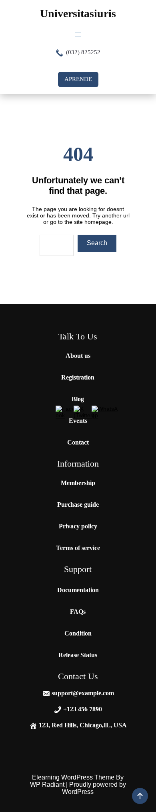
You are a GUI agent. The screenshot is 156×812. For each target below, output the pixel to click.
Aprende (78, 79)
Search (97, 243)
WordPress (78, 791)
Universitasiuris (78, 13)
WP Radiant (47, 784)
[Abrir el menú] (78, 34)
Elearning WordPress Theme (74, 777)
